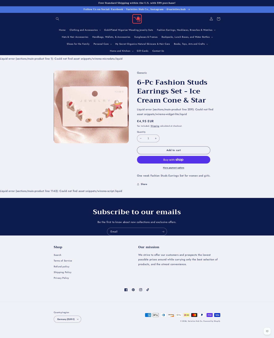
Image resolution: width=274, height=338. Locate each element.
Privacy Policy (61, 278)
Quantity (141, 131)
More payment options (173, 167)
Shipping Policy (62, 272)
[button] (57, 19)
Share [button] (144, 184)
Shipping (155, 126)
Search (57, 255)
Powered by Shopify (211, 321)
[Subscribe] (163, 231)
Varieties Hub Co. (195, 321)
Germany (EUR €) (66, 319)
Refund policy (61, 266)
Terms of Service (63, 260)
